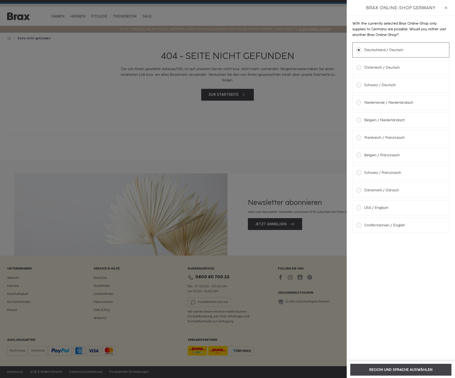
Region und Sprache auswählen (400, 370)
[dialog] (401, 189)
